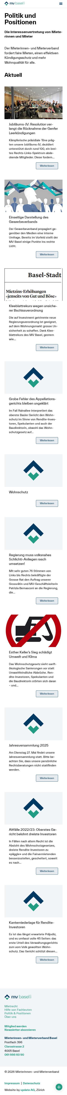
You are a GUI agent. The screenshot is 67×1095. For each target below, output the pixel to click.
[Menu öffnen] (61, 3)
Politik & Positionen (17, 1013)
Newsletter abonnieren (20, 1029)
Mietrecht (11, 1006)
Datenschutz (31, 1083)
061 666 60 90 (14, 1054)
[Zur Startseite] (25, 4)
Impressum (12, 1083)
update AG (27, 1089)
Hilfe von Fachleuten (18, 1009)
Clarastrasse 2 (14, 1046)
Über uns (10, 1016)
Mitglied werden (15, 1026)
